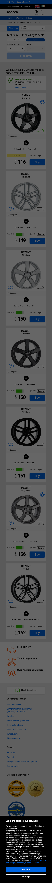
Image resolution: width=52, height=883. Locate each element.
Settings (26, 876)
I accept (26, 869)
